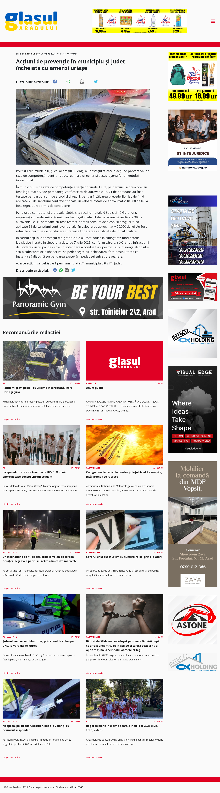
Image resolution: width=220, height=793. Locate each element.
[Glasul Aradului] (36, 21)
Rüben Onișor (32, 53)
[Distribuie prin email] (82, 81)
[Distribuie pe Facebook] (55, 81)
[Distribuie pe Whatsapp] (68, 81)
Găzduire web (63, 787)
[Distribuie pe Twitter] (96, 81)
